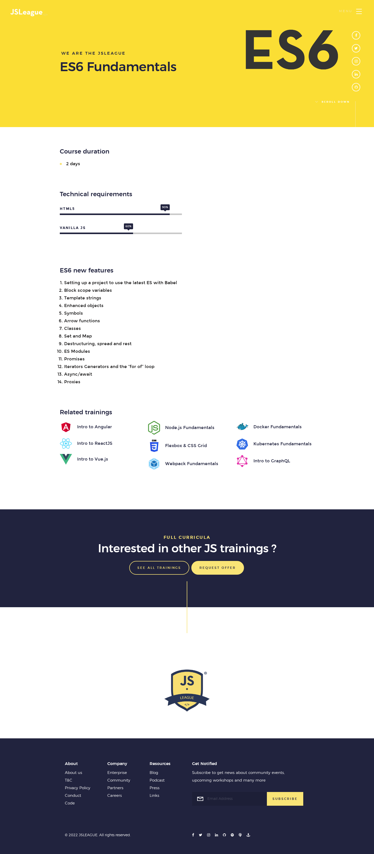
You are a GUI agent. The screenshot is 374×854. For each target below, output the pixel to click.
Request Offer (217, 567)
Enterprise (117, 773)
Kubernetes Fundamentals (282, 444)
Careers (114, 796)
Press (155, 788)
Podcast (157, 780)
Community (118, 780)
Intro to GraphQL (271, 461)
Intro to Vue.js (92, 459)
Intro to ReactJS (94, 443)
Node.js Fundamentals (189, 427)
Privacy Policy (77, 788)
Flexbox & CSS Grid (186, 445)
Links (154, 796)
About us (73, 773)
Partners (115, 788)
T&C (68, 780)
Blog (154, 773)
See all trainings (159, 567)
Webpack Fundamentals (191, 463)
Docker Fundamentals (277, 427)
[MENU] (359, 11)
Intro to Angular (94, 427)
